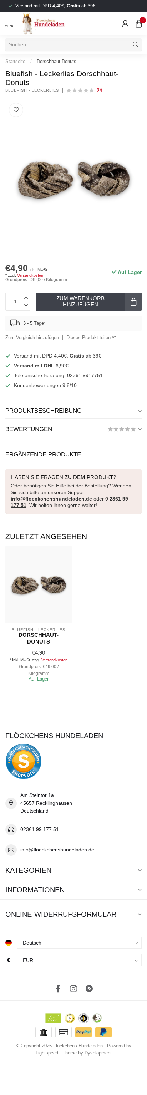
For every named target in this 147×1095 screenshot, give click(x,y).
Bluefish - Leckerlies (32, 90)
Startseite (15, 61)
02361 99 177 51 (39, 829)
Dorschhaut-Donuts (56, 61)
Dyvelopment (98, 1053)
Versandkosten (30, 275)
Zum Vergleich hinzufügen (32, 337)
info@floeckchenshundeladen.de (51, 499)
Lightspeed (47, 1053)
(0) (99, 90)
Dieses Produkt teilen (89, 337)
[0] (139, 23)
